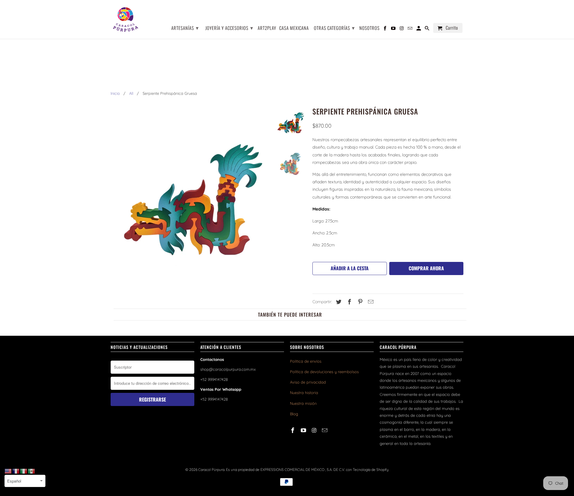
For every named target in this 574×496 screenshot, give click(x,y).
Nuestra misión (303, 403)
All (131, 93)
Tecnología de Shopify (371, 469)
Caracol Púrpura (211, 469)
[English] (8, 471)
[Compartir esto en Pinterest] (359, 301)
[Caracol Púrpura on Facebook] (293, 430)
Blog (294, 413)
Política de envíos (305, 361)
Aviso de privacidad (308, 382)
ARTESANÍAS (185, 27)
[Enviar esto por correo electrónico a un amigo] (370, 301)
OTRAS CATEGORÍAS (334, 27)
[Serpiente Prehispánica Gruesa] (189, 197)
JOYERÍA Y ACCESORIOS (229, 27)
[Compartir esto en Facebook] (348, 301)
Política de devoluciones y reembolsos (324, 371)
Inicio (115, 93)
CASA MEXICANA (294, 28)
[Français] (16, 471)
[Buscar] (427, 29)
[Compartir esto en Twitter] (338, 301)
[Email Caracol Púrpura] (325, 430)
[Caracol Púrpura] (126, 19)
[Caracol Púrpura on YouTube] (304, 430)
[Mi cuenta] (419, 29)
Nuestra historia (304, 392)
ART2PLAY (267, 28)
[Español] (32, 471)
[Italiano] (24, 471)
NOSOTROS (369, 28)
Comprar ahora (426, 268)
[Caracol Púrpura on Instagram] (315, 430)
